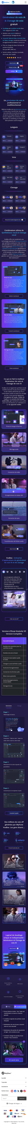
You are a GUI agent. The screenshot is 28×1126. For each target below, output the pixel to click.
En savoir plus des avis (14, 848)
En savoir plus (14, 1060)
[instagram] (24, 1091)
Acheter (13, 71)
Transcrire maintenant (14, 331)
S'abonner (22, 1098)
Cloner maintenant (14, 368)
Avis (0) (19, 57)
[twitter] (18, 1091)
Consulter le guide (14, 813)
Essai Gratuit (13, 549)
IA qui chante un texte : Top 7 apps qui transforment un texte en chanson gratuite (14, 1013)
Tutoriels (4, 1082)
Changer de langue (14, 1103)
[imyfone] (6, 2)
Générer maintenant (14, 296)
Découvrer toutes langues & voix (13, 219)
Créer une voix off (14, 619)
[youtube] (12, 1091)
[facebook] (15, 1091)
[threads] (21, 1091)
